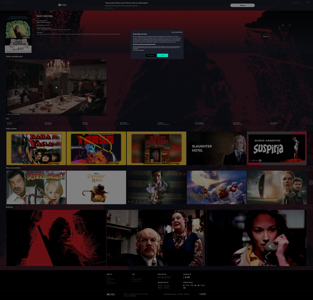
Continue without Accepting (176, 31)
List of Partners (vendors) (138, 50)
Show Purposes (150, 55)
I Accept (162, 55)
